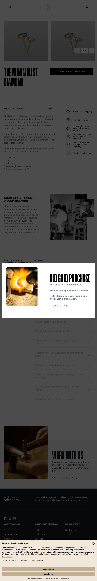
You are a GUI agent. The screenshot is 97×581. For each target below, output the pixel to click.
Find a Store (59, 305)
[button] (92, 266)
